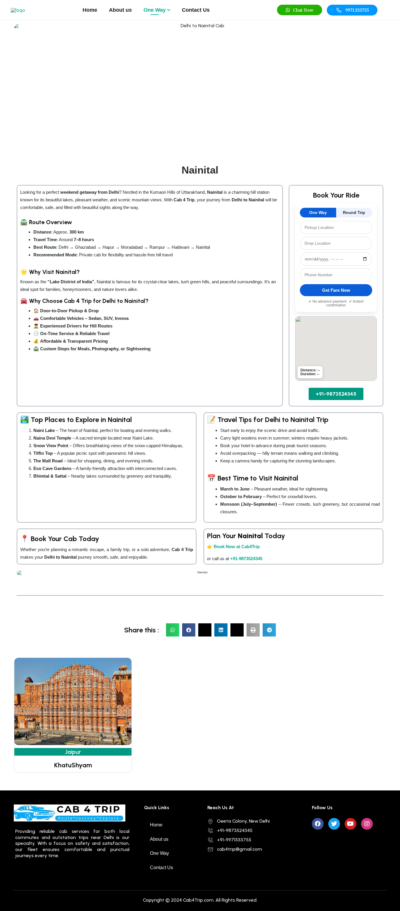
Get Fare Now (336, 290)
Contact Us (196, 10)
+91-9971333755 (234, 840)
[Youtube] (350, 824)
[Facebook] (318, 824)
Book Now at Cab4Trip (237, 546)
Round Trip (354, 212)
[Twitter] (334, 824)
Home (90, 10)
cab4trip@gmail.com (239, 849)
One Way (154, 10)
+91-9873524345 (246, 558)
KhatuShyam (73, 765)
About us (120, 10)
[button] (299, 10)
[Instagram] (367, 824)
